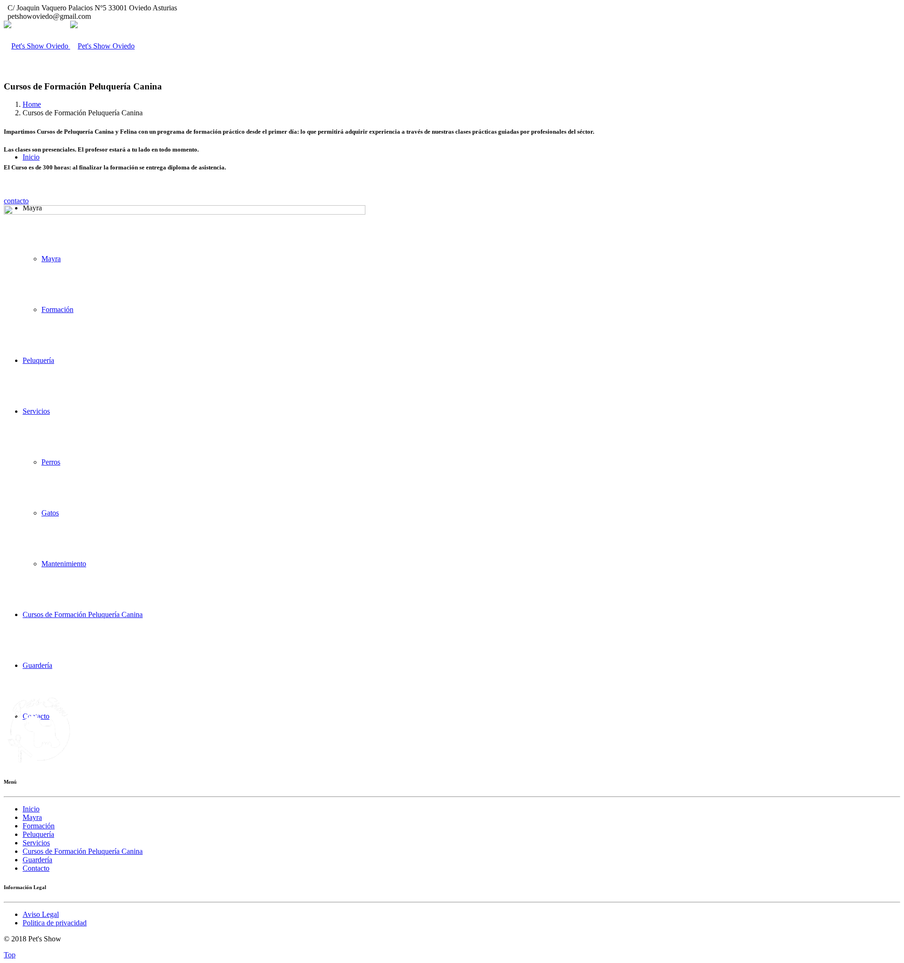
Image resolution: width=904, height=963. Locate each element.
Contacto (36, 868)
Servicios (36, 843)
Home (32, 104)
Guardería (37, 860)
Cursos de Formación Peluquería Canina (83, 851)
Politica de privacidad (55, 923)
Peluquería (38, 834)
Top (10, 955)
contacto (16, 201)
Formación (39, 826)
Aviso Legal (41, 914)
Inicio (31, 157)
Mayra (32, 817)
